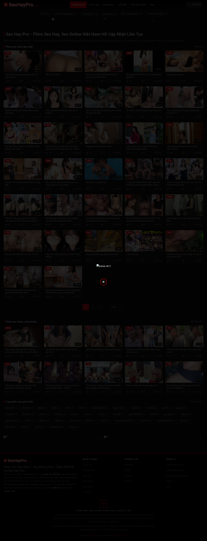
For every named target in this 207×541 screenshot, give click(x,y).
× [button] (103, 281)
